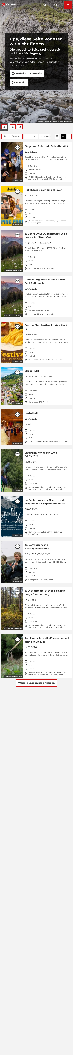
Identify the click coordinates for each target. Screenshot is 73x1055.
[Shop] (68, 5)
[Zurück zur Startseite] (8, 5)
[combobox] (20, 126)
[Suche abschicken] (20, 126)
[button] (13, 126)
